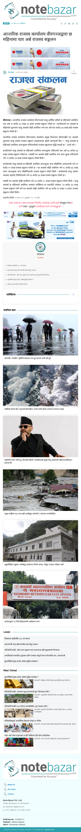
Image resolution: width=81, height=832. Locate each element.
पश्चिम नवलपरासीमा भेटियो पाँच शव (17, 284)
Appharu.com (49, 830)
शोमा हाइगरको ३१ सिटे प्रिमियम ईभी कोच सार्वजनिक (27, 735)
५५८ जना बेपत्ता (17, 638)
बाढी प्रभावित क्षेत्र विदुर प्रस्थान (21, 644)
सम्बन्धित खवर (9, 310)
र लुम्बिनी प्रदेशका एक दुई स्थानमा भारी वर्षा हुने (27, 358)
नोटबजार (40, 254)
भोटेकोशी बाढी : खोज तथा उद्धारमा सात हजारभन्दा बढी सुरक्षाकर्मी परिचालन (28, 275)
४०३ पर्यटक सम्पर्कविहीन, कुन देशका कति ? (26, 706)
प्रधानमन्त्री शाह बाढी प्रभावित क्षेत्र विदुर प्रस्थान (21, 270)
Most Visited (10, 670)
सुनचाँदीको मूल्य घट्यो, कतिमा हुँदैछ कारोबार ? (20, 279)
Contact (10, 794)
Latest (6, 632)
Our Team (11, 789)
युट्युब (31, 206)
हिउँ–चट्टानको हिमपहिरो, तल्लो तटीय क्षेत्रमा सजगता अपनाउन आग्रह (34, 409)
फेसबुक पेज (65, 203)
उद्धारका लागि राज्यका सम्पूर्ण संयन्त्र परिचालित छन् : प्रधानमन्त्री (34, 655)
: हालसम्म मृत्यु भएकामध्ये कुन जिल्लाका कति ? (27, 691)
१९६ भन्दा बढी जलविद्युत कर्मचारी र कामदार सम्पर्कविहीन (30, 513)
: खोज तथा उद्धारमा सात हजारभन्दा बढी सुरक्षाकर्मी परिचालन (32, 650)
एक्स (25, 206)
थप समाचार (40, 258)
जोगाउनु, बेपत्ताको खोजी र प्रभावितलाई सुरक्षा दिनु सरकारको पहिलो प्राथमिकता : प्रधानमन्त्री (38, 461)
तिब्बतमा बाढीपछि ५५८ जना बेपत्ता (16, 265)
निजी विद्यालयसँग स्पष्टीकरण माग (22, 621)
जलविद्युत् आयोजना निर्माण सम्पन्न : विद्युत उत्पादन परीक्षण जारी (34, 564)
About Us (11, 785)
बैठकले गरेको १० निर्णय (22, 721)
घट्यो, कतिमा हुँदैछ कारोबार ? (21, 661)
